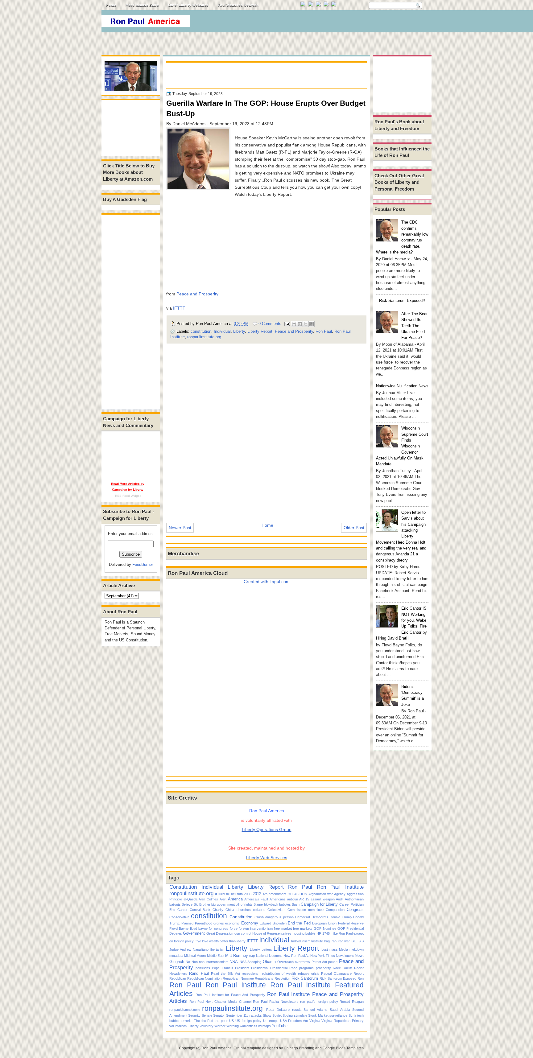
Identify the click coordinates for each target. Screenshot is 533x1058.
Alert (223, 899)
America (235, 899)
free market (282, 928)
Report (358, 973)
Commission (296, 910)
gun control (242, 933)
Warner (219, 1026)
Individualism (300, 941)
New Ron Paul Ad (296, 955)
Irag (327, 941)
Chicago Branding (299, 1048)
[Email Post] (287, 323)
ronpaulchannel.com (184, 1009)
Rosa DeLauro (278, 1009)
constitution (201, 331)
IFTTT (179, 308)
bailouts (175, 904)
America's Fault (256, 899)
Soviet (277, 1015)
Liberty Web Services (266, 857)
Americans (278, 899)
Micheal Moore (195, 955)
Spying (288, 1015)
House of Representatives (272, 933)
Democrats (320, 917)
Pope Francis (222, 968)
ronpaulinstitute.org (204, 337)
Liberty (239, 331)
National (262, 955)
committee (316, 910)
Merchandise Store (142, 5)
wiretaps (264, 1026)
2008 (247, 894)
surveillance (338, 1015)
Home (111, 5)
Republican (177, 978)
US (231, 1021)
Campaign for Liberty (319, 904)
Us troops (271, 1021)
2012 (257, 893)
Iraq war (343, 941)
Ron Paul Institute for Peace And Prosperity (230, 995)
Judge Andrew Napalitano (189, 949)
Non (195, 962)
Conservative (179, 917)
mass (333, 949)
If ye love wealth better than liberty (220, 941)
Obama (269, 961)
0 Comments (269, 323)
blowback (271, 904)
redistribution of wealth (278, 973)
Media (343, 949)
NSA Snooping (250, 962)
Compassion (335, 910)
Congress (355, 909)
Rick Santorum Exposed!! (402, 300)
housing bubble (304, 933)
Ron (360, 978)
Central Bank (200, 910)
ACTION (300, 894)
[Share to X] (306, 324)
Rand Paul (199, 973)
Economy (249, 923)
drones (218, 923)
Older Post (354, 527)
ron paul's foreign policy (319, 1001)
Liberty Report (259, 331)
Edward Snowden (273, 923)
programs (306, 968)
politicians (203, 968)
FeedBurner (142, 564)
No (188, 962)
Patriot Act (319, 962)
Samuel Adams (315, 1009)
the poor (221, 1021)
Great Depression (219, 933)
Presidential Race (283, 968)
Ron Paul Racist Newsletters (275, 1001)
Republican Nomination (204, 978)
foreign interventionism (256, 928)
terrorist (186, 1021)
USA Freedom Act (294, 1021)
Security (194, 1015)
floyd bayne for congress (209, 928)
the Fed (207, 1021)
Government (194, 933)
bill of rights (244, 904)
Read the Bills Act (225, 973)
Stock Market (318, 1015)
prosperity (323, 968)
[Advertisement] (318, 23)
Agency (339, 894)
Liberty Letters (261, 949)
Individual (222, 331)
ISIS (360, 941)
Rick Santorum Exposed (338, 978)
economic (232, 923)
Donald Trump (341, 917)
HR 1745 (323, 933)
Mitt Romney (236, 955)
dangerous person (279, 917)
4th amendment (274, 894)
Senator (219, 1015)
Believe (187, 904)
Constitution (183, 887)
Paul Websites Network (238, 5)
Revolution (282, 978)
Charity (218, 910)
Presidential (259, 968)
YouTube (279, 1025)
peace (332, 962)
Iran (334, 941)
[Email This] (294, 324)
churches (244, 910)
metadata (176, 955)
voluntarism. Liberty (184, 1026)
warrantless (248, 1026)
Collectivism (276, 910)
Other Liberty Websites (188, 5)
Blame (258, 904)
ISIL (354, 941)
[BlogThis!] (300, 324)
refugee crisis (308, 973)
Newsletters (345, 955)
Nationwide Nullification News (402, 386)
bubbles (285, 904)
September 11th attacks (244, 1015)
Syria (352, 1015)
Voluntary (206, 1026)
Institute (317, 941)
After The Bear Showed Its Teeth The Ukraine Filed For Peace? (414, 325)
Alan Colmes (208, 899)
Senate (207, 1015)
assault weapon (323, 899)
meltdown (356, 949)
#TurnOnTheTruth (229, 894)
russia (296, 1009)
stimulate (300, 1015)
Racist (347, 968)
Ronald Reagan (352, 1001)
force (234, 928)
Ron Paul (324, 331)
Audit (339, 899)
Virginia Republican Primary (342, 1021)
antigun (292, 899)
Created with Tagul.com (267, 581)
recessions (250, 973)
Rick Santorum (304, 978)
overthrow (302, 962)
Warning (232, 1026)
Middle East (215, 955)
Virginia (314, 1021)
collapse (259, 910)
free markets (302, 928)
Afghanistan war (320, 894)
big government (222, 904)
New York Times (322, 955)
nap (252, 955)
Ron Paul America (216, 1048)
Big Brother (202, 904)
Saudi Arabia (340, 1009)
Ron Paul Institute (340, 887)
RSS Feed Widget (128, 495)
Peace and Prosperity (197, 293)
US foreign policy (248, 1021)
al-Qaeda (190, 899)
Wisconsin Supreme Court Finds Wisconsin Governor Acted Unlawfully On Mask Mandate (402, 446)
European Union (324, 923)
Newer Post (180, 527)
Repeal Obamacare (336, 973)
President (242, 968)
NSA (233, 961)
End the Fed (299, 923)
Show (267, 1015)
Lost (324, 949)
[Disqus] (266, 429)
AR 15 (304, 899)
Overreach (285, 962)
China (229, 910)
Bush (296, 904)
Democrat (302, 917)
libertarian (217, 949)
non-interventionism (213, 962)
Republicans (264, 978)
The (197, 1021)
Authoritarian (354, 899)
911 (290, 894)
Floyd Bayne (178, 928)
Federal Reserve (351, 923)
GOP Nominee (325, 928)
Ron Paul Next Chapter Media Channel (220, 1001)
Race (337, 968)
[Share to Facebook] (311, 324)
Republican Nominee (238, 978)
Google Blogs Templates (343, 1048)
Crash (259, 917)
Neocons (276, 955)
